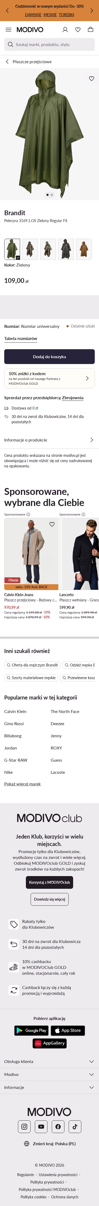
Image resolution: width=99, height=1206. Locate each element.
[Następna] (91, 10)
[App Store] (68, 1030)
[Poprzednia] (7, 10)
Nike (8, 772)
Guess (56, 759)
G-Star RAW (15, 759)
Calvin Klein (15, 711)
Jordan (10, 747)
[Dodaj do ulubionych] (92, 78)
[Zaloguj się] (65, 29)
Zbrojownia (72, 397)
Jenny (56, 735)
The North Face (65, 711)
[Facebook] (58, 1126)
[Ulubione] (78, 29)
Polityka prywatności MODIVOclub (47, 1189)
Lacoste (58, 772)
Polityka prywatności (47, 1182)
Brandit (14, 213)
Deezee (57, 723)
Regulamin (25, 1174)
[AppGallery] (49, 1043)
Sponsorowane (14, 514)
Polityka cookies (33, 1197)
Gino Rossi (14, 723)
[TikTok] (75, 1126)
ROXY (56, 747)
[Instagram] (24, 1126)
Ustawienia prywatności (58, 1174)
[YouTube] (41, 1126)
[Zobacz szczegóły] (91, 440)
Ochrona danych (64, 1197)
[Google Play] (31, 1030)
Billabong (12, 735)
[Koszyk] (90, 29)
